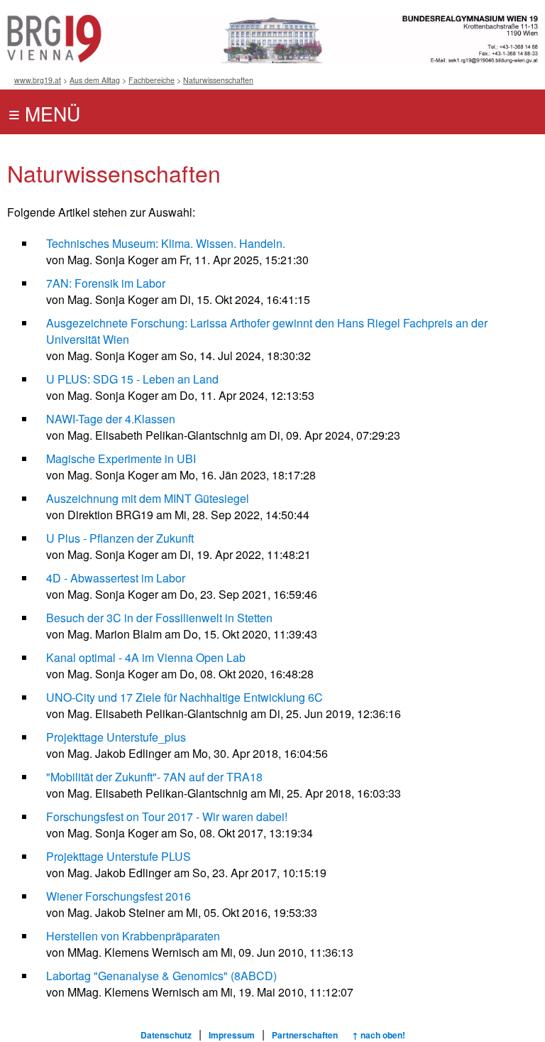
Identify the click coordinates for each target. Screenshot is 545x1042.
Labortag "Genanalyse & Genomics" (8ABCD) (161, 975)
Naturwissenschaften (218, 80)
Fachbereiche (151, 80)
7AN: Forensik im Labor (105, 283)
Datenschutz (166, 1035)
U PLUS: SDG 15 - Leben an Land (132, 379)
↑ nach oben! (378, 1035)
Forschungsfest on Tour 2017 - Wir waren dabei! (166, 816)
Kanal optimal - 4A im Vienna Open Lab (146, 657)
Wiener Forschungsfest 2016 (118, 896)
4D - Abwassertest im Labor (115, 578)
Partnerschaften (305, 1035)
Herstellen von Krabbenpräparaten (133, 936)
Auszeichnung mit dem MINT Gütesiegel (147, 498)
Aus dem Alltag (95, 80)
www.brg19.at (37, 80)
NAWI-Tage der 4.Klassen (110, 419)
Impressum (232, 1035)
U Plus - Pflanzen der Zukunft (120, 538)
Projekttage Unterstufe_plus (116, 737)
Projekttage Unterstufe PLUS (118, 856)
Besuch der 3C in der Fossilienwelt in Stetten (159, 617)
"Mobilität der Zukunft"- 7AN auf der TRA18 (154, 777)
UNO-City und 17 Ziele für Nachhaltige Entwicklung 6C (184, 697)
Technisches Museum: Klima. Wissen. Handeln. (165, 243)
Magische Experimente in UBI (121, 458)
